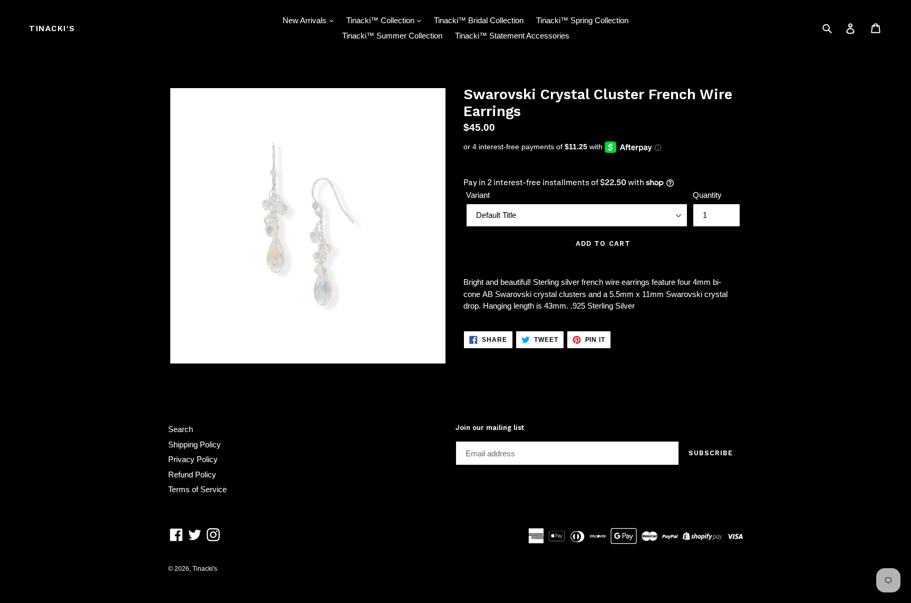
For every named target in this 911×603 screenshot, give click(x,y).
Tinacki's (52, 28)
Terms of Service (197, 489)
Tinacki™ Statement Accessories (512, 35)
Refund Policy (192, 474)
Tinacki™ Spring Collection (582, 20)
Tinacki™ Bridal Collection (479, 20)
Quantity (707, 194)
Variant (478, 194)
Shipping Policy (194, 444)
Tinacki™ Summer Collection (392, 35)
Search (180, 429)
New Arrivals (305, 20)
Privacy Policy (193, 459)
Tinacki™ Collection (381, 20)
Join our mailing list (490, 428)
